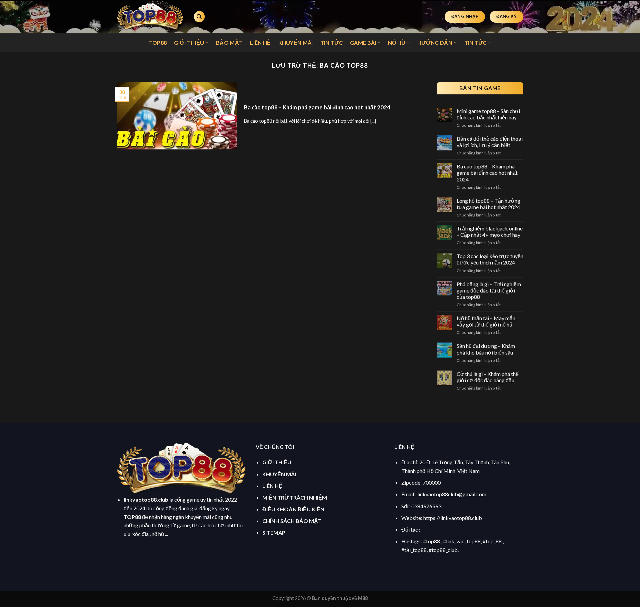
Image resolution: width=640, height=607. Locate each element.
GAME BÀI (363, 42)
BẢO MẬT (229, 42)
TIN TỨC (331, 42)
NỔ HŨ (397, 42)
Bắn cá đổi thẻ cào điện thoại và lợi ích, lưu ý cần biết (490, 141)
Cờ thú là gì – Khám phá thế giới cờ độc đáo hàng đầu (488, 377)
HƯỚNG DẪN (434, 42)
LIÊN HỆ (260, 42)
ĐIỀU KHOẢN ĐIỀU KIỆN (293, 509)
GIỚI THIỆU (189, 42)
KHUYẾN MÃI (295, 42)
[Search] (199, 17)
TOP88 (158, 42)
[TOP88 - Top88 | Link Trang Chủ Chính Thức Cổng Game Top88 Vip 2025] (150, 16)
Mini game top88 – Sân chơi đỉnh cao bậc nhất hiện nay (488, 114)
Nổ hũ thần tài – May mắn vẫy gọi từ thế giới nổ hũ (486, 321)
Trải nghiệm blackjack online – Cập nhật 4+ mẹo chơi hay (490, 231)
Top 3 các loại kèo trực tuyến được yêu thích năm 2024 (490, 259)
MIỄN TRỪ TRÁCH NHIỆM (294, 497)
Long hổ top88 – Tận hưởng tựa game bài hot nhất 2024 (488, 203)
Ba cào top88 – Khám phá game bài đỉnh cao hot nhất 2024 (317, 107)
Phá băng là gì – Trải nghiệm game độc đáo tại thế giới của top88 (489, 290)
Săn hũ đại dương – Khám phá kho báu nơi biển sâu (486, 349)
